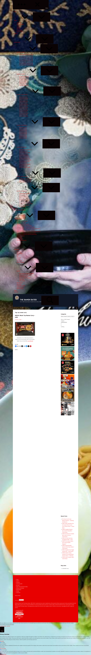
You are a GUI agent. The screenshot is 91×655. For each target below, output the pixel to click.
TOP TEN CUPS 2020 (23, 114)
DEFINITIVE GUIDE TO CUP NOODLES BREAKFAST (27, 234)
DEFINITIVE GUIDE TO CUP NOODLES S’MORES (26, 232)
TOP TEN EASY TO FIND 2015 (25, 202)
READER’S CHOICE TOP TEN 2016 (25, 203)
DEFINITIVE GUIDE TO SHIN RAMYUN (24, 225)
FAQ (17, 256)
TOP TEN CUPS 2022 (23, 108)
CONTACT (16, 291)
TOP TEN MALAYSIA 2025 (24, 156)
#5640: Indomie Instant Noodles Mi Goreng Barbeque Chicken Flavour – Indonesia (68, 554)
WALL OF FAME (20, 31)
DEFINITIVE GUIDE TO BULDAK (23, 224)
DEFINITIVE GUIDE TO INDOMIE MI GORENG (26, 227)
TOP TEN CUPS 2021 (23, 111)
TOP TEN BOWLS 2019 (23, 116)
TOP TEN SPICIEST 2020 (24, 83)
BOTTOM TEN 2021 (23, 135)
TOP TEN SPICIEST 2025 (24, 76)
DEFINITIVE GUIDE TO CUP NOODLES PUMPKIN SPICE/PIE (28, 231)
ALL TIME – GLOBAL (21, 52)
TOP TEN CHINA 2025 (23, 154)
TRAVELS (18, 27)
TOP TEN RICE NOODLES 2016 (25, 181)
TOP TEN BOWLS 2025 (23, 98)
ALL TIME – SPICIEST (21, 73)
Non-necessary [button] (3, 648)
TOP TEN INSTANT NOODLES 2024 (26, 57)
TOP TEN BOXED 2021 (23, 196)
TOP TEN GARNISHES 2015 (24, 200)
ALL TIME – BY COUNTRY (22, 147)
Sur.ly (21, 616)
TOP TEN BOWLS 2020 (23, 113)
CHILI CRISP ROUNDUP (21, 222)
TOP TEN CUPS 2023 (23, 105)
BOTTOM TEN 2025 (23, 129)
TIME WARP (19, 251)
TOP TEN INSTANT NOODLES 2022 (26, 60)
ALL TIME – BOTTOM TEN (22, 125)
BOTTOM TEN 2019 (23, 137)
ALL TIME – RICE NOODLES (22, 176)
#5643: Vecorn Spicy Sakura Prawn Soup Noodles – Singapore (67, 543)
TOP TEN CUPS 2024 (23, 102)
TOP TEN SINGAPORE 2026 (24, 152)
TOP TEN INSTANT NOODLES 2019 (26, 64)
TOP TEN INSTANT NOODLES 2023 (26, 58)
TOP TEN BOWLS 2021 (23, 110)
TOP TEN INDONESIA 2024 (24, 158)
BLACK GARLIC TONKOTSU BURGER (26, 273)
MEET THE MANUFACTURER (19, 209)
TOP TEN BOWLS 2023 (23, 104)
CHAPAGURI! (21, 279)
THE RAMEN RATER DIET (22, 240)
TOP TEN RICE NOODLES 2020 (25, 178)
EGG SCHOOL (19, 253)
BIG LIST (15, 208)
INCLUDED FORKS (20, 262)
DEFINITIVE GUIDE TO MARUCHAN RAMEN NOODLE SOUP (28, 228)
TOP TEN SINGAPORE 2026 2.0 (25, 149)
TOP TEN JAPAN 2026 (23, 151)
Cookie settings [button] (3, 626)
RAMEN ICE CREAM (20, 235)
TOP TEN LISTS (17, 42)
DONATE (16, 33)
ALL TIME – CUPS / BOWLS (22, 94)
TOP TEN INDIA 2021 (23, 165)
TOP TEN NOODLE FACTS (24, 205)
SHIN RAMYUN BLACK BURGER (25, 274)
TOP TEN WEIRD (22, 206)
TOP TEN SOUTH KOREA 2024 (25, 159)
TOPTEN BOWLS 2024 (23, 101)
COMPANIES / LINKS (21, 285)
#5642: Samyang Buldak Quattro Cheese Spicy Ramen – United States (68, 547)
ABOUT (15, 20)
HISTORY (18, 28)
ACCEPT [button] (8, 626)
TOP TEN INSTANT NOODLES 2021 (26, 61)
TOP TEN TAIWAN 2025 (23, 155)
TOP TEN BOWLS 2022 (23, 107)
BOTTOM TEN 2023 (23, 132)
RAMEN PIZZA (19, 237)
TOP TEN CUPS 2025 (23, 99)
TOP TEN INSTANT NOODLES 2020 (26, 63)
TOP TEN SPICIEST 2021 (24, 82)
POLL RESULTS (20, 282)
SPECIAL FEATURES (18, 218)
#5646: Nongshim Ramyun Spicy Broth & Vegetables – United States (67, 531)
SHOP (18, 254)
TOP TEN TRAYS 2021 (23, 194)
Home (15, 11)
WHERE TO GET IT (20, 287)
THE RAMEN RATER (28, 299)
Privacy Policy (17, 595)
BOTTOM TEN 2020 (23, 136)
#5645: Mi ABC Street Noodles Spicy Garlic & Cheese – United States (68, 535)
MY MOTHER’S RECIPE (23, 276)
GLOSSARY (19, 257)
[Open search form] (50, 300)
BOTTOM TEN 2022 (23, 133)
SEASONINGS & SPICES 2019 (24, 199)
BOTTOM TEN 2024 (23, 130)
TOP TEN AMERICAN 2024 (24, 161)
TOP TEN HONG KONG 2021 (24, 164)
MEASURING (19, 284)
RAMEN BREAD (20, 238)
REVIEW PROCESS (20, 24)
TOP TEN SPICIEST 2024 (24, 77)
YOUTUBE (19, 25)
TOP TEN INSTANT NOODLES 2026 (26, 54)
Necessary (3, 642)
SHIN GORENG (22, 280)
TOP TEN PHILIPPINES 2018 (24, 167)
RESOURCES (16, 249)
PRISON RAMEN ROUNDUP (22, 221)
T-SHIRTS (18, 259)
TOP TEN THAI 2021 (23, 162)
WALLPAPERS (19, 260)
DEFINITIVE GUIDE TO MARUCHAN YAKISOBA (26, 230)
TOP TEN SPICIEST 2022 (24, 80)
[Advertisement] (67, 431)
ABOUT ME (19, 22)
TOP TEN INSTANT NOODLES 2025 (26, 56)
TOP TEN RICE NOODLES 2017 (25, 180)
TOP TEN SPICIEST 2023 (24, 79)
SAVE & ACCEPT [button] (3, 654)
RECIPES (18, 270)
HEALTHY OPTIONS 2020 (24, 197)
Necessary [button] (2, 641)
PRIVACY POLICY (20, 288)
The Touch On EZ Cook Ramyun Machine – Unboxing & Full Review (68, 521)
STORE (15, 290)
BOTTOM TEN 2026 (23, 127)
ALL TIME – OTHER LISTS (22, 190)
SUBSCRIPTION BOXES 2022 (24, 193)
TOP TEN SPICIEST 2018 (24, 85)
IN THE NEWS (19, 30)
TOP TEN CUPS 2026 (23, 96)
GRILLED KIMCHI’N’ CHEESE (24, 277)
